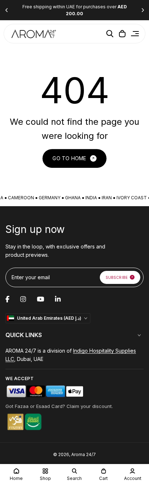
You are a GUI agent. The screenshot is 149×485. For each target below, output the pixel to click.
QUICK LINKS (23, 335)
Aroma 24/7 (83, 454)
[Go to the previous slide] (6, 10)
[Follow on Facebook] (7, 299)
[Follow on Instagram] (23, 299)
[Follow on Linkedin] (58, 299)
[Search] (110, 33)
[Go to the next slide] (142, 10)
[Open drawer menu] (135, 33)
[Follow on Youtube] (40, 299)
